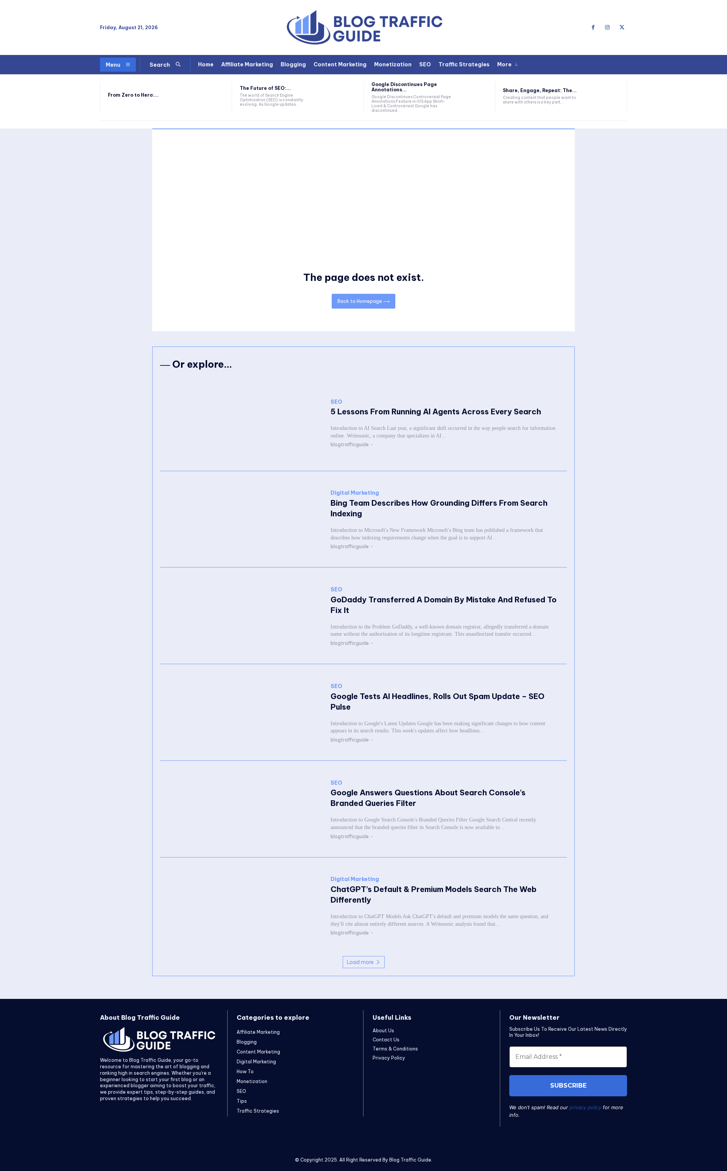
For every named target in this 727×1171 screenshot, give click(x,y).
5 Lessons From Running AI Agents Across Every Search (436, 411)
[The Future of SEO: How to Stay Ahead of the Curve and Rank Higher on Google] (341, 96)
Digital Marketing (355, 493)
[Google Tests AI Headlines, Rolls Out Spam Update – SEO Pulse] (241, 712)
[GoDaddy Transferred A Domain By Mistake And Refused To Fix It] (241, 616)
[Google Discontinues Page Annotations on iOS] (473, 96)
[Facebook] (593, 27)
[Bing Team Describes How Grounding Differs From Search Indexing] (241, 519)
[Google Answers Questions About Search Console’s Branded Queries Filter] (241, 809)
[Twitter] (621, 27)
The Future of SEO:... (265, 88)
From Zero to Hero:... (133, 95)
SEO (336, 402)
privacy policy (585, 1107)
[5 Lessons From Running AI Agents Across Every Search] (241, 423)
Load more (360, 962)
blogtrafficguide (350, 444)
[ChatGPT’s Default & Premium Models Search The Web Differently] (241, 906)
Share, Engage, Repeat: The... (540, 90)
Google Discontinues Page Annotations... (404, 87)
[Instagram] (607, 27)
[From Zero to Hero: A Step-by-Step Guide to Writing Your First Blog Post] (209, 96)
